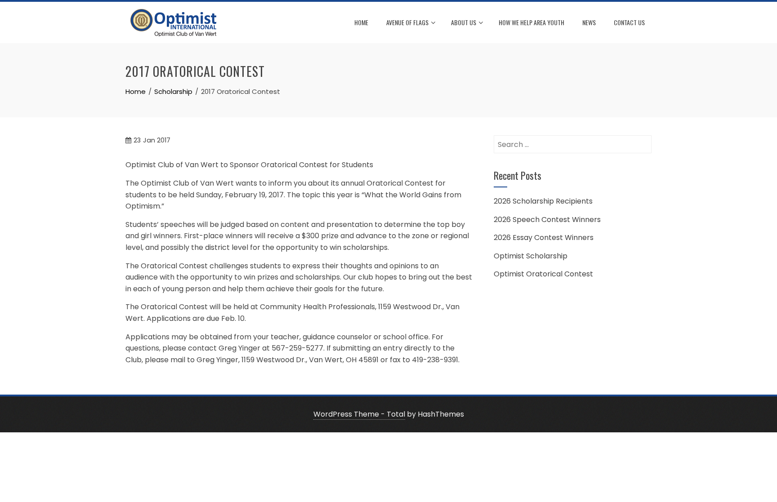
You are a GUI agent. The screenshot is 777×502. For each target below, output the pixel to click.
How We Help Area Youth (531, 22)
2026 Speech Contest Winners (547, 219)
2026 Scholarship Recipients (543, 201)
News (589, 22)
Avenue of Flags (407, 22)
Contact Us (629, 22)
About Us (463, 22)
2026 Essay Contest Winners (544, 237)
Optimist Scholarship (530, 256)
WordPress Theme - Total (359, 414)
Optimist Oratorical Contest (543, 274)
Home (361, 22)
